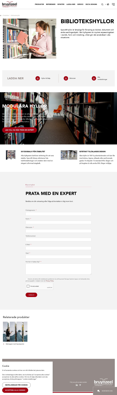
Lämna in (31, 295)
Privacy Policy (50, 281)
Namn (28, 219)
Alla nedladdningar (102, 78)
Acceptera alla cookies (15, 390)
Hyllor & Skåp (45, 78)
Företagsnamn (31, 210)
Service (80, 4)
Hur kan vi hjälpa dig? (33, 262)
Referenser (50, 4)
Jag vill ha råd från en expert (19, 130)
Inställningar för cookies (16, 385)
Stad (28, 253)
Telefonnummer (31, 236)
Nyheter (60, 4)
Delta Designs (91, 4)
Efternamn (30, 227)
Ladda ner (70, 4)
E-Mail (28, 244)
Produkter (39, 4)
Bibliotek (73, 78)
